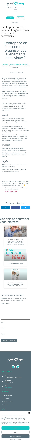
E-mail (3, 328)
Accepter (15, 428)
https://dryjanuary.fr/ (11, 191)
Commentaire (5, 303)
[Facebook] (17, 366)
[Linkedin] (13, 366)
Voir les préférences (15, 436)
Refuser (15, 432)
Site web (3, 334)
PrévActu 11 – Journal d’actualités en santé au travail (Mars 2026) (15, 284)
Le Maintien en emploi (15, 263)
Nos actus (5, 64)
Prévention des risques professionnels (18, 64)
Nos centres (15, 22)
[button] (28, 413)
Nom (3, 322)
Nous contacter (9, 387)
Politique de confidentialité (15, 439)
